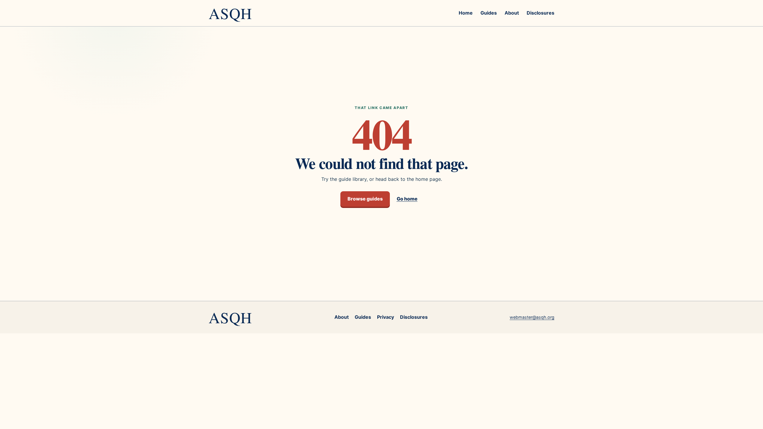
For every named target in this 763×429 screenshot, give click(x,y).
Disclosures (540, 13)
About (512, 13)
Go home (407, 199)
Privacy (385, 317)
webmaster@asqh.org (532, 317)
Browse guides (365, 199)
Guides (488, 13)
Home (466, 13)
